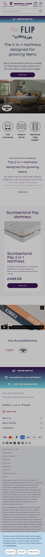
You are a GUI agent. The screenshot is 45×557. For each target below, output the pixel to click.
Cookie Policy (6, 460)
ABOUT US (6, 418)
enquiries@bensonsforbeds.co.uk (20, 397)
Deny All (21, 552)
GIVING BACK (8, 428)
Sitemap (5, 477)
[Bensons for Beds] (23, 4)
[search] (40, 11)
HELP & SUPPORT (9, 423)
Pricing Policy (6, 463)
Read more (22, 192)
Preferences (33, 552)
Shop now (22, 75)
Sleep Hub (11, 411)
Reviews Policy (7, 466)
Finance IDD (6, 470)
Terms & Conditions (8, 456)
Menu (41, 6)
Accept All (10, 552)
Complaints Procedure (9, 473)
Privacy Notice (6, 453)
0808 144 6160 (18, 393)
